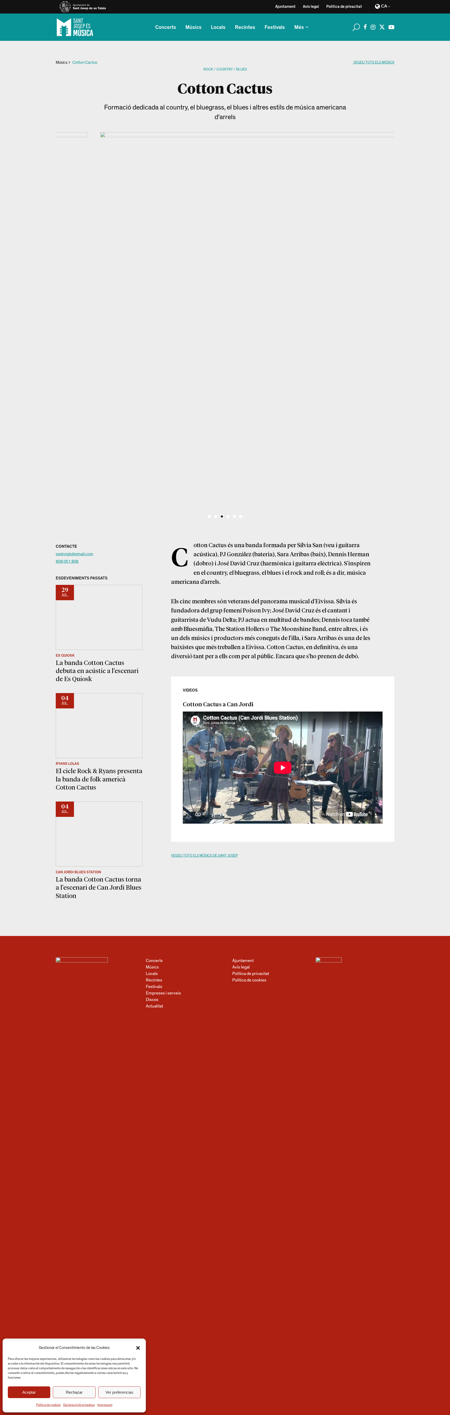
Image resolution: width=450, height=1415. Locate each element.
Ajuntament (285, 7)
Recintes (154, 980)
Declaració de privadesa (79, 1404)
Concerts (154, 960)
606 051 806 (67, 561)
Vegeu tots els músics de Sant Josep (204, 855)
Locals (152, 973)
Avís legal (311, 7)
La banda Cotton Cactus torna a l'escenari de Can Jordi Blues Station (98, 887)
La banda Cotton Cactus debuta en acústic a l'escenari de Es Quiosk (97, 670)
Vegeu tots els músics (373, 62)
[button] (138, 1348)
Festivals (154, 986)
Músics (61, 62)
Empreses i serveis (163, 993)
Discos (152, 999)
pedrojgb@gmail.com (74, 554)
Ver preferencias (119, 1392)
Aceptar (29, 1392)
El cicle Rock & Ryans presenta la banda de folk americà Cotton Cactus (99, 779)
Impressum (105, 1404)
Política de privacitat (344, 7)
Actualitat (154, 1006)
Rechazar (74, 1392)
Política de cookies (48, 1404)
